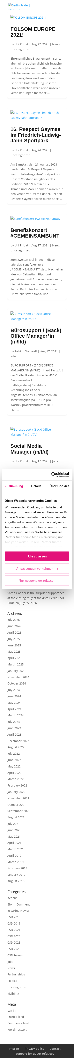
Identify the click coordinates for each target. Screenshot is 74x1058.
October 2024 (16, 683)
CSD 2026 (13, 949)
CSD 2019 (13, 923)
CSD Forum (15, 955)
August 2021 (15, 817)
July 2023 (13, 722)
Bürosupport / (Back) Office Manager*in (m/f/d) (35, 336)
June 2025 (14, 645)
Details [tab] (36, 486)
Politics (12, 981)
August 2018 (15, 881)
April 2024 (14, 709)
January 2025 (16, 671)
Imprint (14, 1049)
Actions (12, 898)
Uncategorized (20, 49)
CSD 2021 (13, 930)
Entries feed (15, 1017)
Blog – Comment (18, 904)
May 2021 (14, 836)
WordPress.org (17, 1030)
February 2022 (17, 785)
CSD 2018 (13, 917)
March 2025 (15, 664)
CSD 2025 (13, 936)
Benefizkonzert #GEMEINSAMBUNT (34, 233)
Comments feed (18, 1023)
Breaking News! (18, 911)
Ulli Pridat (21, 44)
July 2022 (13, 753)
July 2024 (13, 690)
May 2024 (14, 703)
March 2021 (15, 849)
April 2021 (14, 843)
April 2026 (14, 632)
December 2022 (18, 741)
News (56, 44)
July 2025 (13, 639)
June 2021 (14, 830)
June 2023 (14, 728)
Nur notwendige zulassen (37, 580)
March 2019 (15, 862)
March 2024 (15, 715)
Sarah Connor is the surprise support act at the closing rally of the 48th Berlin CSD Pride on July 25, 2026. (35, 598)
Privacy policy (34, 1049)
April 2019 (14, 855)
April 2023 (14, 734)
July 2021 (13, 824)
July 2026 (13, 620)
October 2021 (16, 805)
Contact (55, 1049)
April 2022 (14, 773)
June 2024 (14, 696)
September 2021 (18, 811)
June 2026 (14, 626)
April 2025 (14, 658)
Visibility (13, 994)
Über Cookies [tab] (59, 486)
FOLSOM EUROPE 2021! (33, 32)
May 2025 (14, 651)
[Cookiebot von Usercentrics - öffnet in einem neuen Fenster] (52, 474)
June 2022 (14, 760)
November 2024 (18, 677)
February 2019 (17, 868)
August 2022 (15, 747)
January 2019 (16, 875)
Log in (11, 1010)
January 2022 (16, 792)
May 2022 (14, 766)
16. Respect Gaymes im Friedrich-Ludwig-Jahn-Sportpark (35, 134)
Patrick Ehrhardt (26, 351)
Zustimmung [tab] (14, 486)
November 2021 (18, 798)
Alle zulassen (37, 556)
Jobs (13, 356)
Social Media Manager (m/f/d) (29, 449)
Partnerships (16, 974)
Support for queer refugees (35, 1054)
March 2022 (15, 779)
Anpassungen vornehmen (34, 568)
